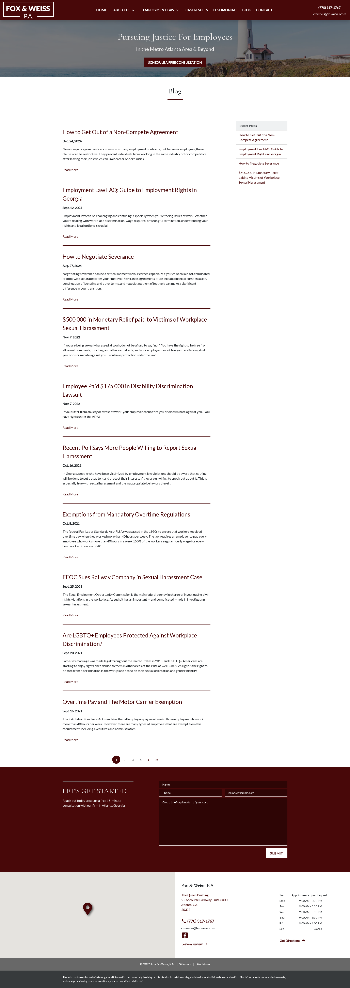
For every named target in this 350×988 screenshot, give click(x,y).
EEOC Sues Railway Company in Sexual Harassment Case (132, 577)
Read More (70, 170)
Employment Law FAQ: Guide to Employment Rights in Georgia (261, 151)
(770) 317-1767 (200, 921)
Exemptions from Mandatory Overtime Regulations (126, 514)
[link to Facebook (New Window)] (185, 935)
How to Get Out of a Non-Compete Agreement (120, 131)
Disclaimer (202, 964)
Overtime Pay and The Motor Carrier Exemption (122, 701)
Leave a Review (192, 944)
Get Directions (290, 940)
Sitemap (185, 964)
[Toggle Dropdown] (134, 10)
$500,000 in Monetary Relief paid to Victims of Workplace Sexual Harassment (259, 177)
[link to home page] (28, 10)
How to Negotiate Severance (98, 256)
